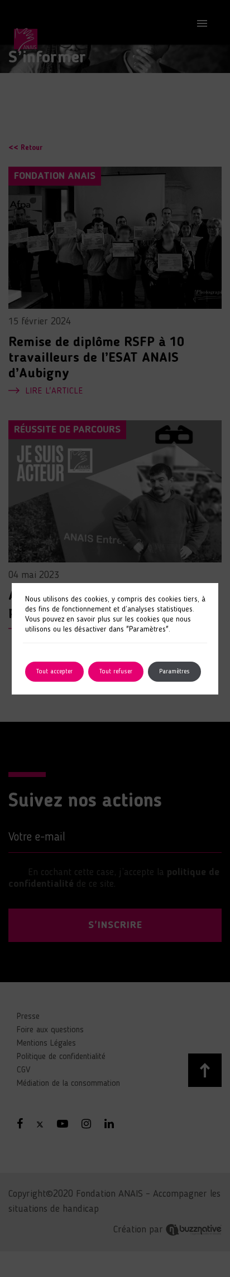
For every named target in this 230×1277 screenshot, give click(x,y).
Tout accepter (54, 671)
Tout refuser (115, 671)
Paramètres (174, 671)
